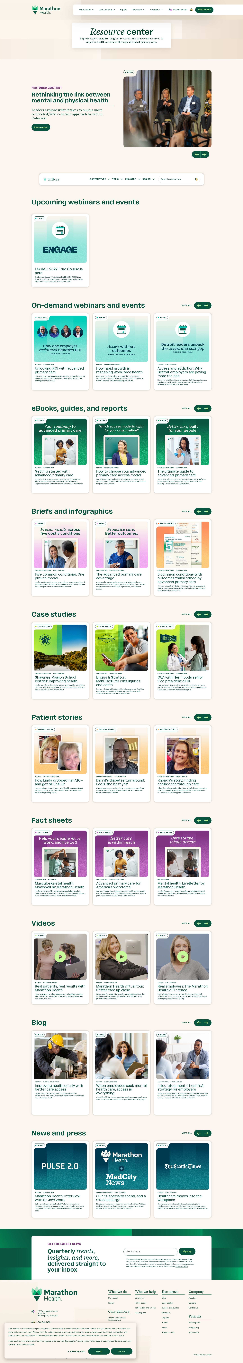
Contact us (193, 1308)
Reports (165, 1318)
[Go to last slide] (196, 154)
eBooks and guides (170, 1308)
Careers (192, 1303)
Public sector (140, 1303)
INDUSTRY (130, 179)
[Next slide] (205, 154)
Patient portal (180, 10)
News (164, 1327)
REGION (146, 179)
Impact (111, 1303)
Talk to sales (204, 9)
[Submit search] (191, 10)
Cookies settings (76, 1351)
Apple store (194, 1332)
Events (165, 1322)
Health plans (140, 1313)
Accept (99, 1351)
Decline (121, 1351)
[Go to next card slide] (207, 305)
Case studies (167, 1303)
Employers (139, 1298)
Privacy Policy (182, 1266)
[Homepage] (54, 1298)
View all (187, 305)
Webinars (166, 1313)
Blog (164, 1298)
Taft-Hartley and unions (145, 1308)
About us (192, 1298)
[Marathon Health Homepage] (46, 9)
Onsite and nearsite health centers (117, 1319)
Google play (194, 1327)
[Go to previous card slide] (198, 305)
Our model (113, 1298)
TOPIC (115, 179)
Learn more (40, 127)
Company (196, 1292)
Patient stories (168, 1332)
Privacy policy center (203, 1354)
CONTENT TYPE (98, 179)
